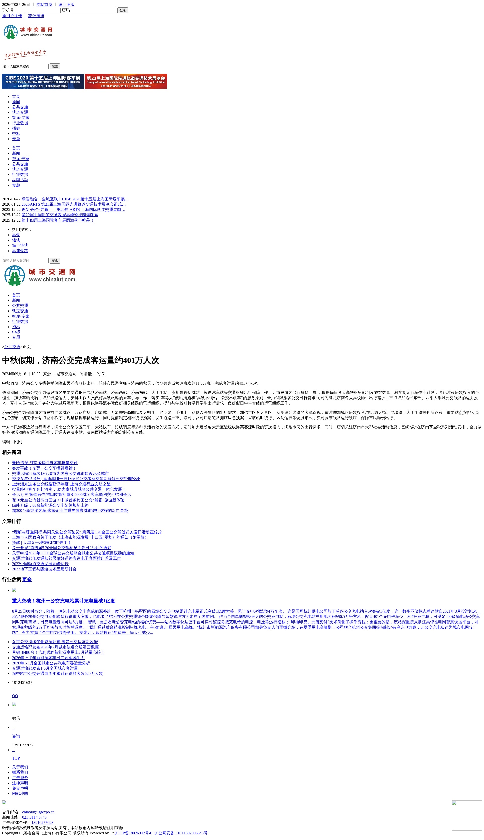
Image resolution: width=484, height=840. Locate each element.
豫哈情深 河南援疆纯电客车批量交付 (45, 463)
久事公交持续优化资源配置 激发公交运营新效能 (55, 642)
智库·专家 (20, 117)
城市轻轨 (20, 245)
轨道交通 (20, 112)
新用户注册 (12, 16)
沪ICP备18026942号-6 (133, 833)
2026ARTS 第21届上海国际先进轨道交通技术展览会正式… (74, 204)
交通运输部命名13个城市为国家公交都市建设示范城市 (60, 473)
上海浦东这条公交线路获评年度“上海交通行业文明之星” (62, 484)
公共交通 (20, 107)
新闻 (16, 102)
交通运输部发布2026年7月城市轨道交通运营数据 (55, 647)
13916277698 (42, 822)
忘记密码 (36, 16)
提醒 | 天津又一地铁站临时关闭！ (41, 542)
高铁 (16, 235)
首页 (16, 96)
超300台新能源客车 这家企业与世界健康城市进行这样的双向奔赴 (70, 510)
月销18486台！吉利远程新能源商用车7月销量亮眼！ (58, 652)
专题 (16, 139)
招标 (16, 128)
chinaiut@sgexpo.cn (38, 812)
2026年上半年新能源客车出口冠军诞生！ (48, 658)
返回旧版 (66, 4)
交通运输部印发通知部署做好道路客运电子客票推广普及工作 (66, 558)
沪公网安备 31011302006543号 (180, 833)
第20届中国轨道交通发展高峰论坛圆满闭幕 (60, 215)
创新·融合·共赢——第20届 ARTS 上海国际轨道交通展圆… (73, 209)
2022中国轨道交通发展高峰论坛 (40, 564)
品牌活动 (20, 180)
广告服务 (20, 777)
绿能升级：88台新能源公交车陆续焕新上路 (50, 505)
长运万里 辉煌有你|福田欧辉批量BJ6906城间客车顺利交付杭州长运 (71, 494)
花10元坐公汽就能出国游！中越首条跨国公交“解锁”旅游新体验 (68, 500)
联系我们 (20, 772)
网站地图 (20, 793)
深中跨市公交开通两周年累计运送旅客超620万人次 (57, 673)
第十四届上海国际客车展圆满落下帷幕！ (58, 220)
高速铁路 (20, 250)
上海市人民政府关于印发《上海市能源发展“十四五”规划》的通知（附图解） (80, 537)
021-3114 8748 (34, 817)
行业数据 (20, 123)
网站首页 (44, 4)
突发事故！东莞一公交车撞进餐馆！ (44, 468)
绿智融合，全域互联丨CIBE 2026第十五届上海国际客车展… (75, 199)
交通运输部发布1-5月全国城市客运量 (45, 668)
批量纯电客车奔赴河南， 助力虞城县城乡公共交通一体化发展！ (69, 489)
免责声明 (20, 788)
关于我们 (20, 767)
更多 (27, 579)
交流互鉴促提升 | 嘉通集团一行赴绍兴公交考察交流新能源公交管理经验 (76, 479)
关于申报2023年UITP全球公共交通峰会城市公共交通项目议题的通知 (73, 553)
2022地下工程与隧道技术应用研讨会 (44, 569)
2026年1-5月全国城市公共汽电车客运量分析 (51, 663)
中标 (16, 133)
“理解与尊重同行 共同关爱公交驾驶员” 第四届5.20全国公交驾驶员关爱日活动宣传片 (87, 532)
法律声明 (20, 783)
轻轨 (16, 240)
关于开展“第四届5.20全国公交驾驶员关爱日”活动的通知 (61, 548)
